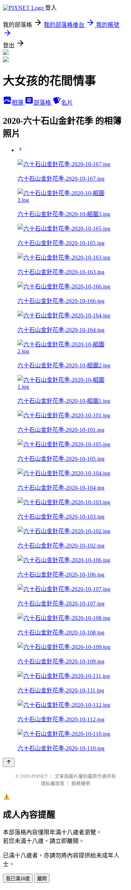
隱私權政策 (52, 783)
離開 (42, 878)
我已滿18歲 (18, 878)
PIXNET (39, 776)
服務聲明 (80, 783)
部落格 (42, 103)
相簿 (18, 103)
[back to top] (9, 762)
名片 (67, 103)
